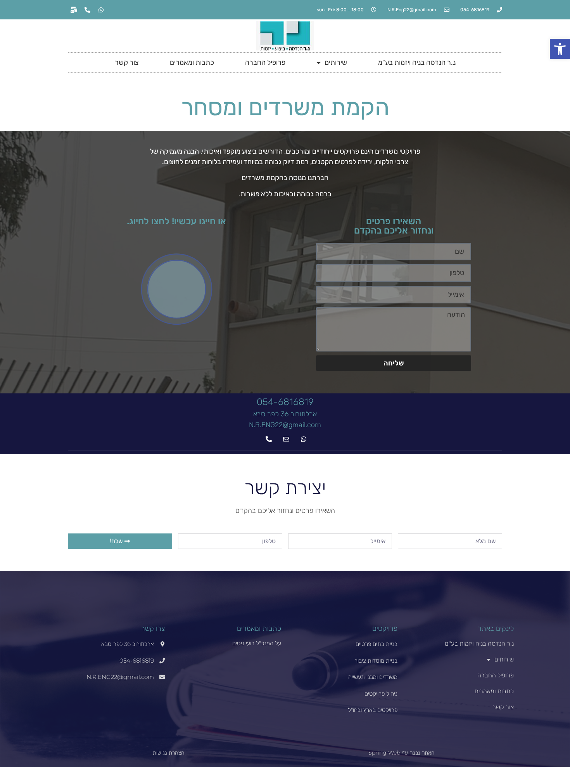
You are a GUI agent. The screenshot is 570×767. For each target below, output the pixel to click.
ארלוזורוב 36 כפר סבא (285, 414)
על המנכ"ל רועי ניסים (256, 643)
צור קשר (127, 62)
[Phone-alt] (87, 10)
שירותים (336, 62)
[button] (560, 49)
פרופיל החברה (265, 62)
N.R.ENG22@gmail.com (285, 425)
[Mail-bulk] (73, 10)
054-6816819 (285, 401)
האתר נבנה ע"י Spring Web (401, 752)
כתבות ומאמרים (192, 62)
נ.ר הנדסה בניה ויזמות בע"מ (417, 62)
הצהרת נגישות (169, 752)
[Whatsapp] (101, 10)
